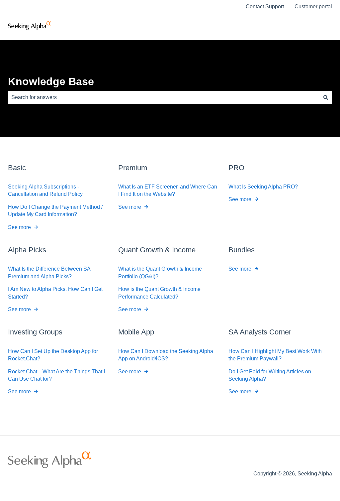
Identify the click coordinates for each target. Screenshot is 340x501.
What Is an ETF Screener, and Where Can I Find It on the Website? (167, 190)
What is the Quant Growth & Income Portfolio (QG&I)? (160, 272)
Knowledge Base (51, 81)
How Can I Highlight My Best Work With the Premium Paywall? (275, 354)
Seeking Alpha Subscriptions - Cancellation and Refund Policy (45, 190)
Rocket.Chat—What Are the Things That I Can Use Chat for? (56, 375)
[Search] (325, 97)
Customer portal (313, 6)
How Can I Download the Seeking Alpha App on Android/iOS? (165, 354)
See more (19, 227)
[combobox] (163, 97)
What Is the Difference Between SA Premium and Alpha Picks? (49, 272)
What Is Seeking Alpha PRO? (263, 186)
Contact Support (265, 6)
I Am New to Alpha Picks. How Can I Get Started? (55, 292)
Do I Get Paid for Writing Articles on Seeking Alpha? (269, 375)
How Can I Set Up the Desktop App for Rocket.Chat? (53, 354)
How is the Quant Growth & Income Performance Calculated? (159, 292)
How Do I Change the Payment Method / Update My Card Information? (55, 210)
